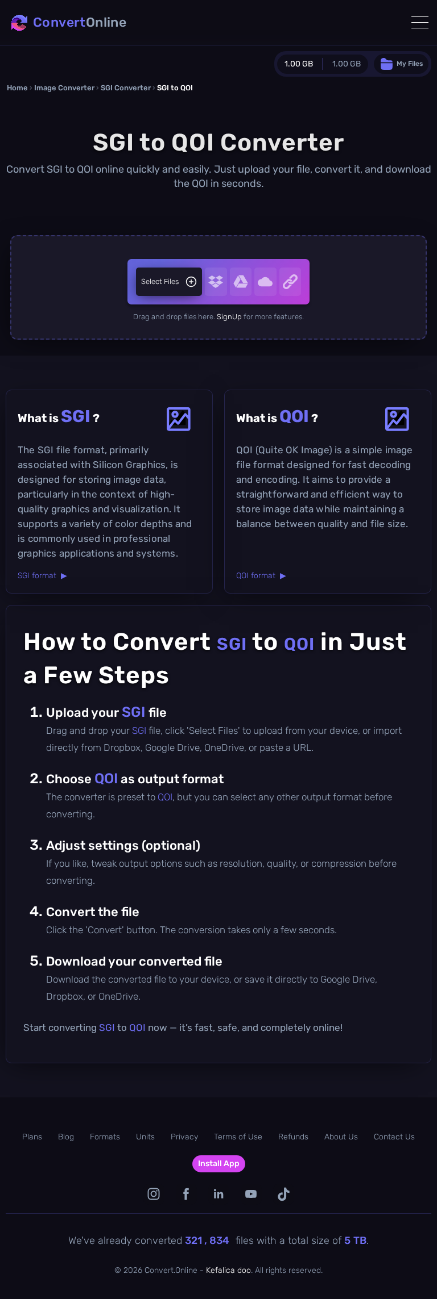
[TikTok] (283, 1194)
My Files (410, 64)
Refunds (293, 1137)
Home (17, 87)
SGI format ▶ (42, 575)
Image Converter (64, 87)
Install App (219, 1163)
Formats (105, 1137)
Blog (66, 1137)
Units (145, 1137)
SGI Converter (126, 87)
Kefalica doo (228, 1270)
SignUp (229, 316)
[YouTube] (251, 1194)
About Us (341, 1137)
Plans (32, 1137)
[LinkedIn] (218, 1194)
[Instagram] (153, 1194)
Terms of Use (238, 1137)
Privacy (184, 1137)
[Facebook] (186, 1194)
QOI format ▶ (261, 575)
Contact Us (394, 1137)
